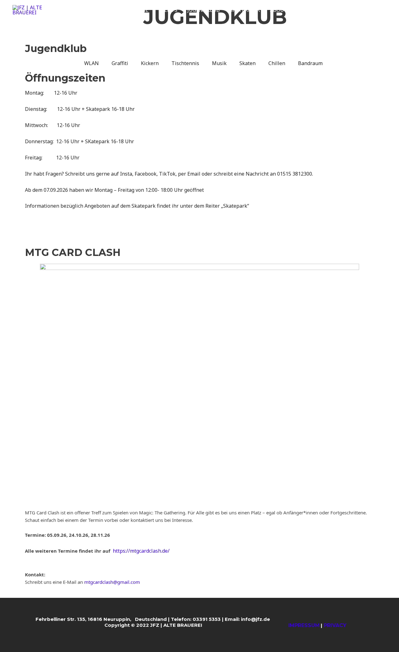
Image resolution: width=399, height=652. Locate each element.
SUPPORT (308, 10)
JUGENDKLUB (203, 10)
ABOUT (278, 10)
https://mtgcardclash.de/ (141, 550)
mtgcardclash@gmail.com (112, 582)
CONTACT (370, 10)
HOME (140, 10)
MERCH (339, 10)
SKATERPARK (245, 10)
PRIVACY (335, 625)
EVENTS (167, 10)
